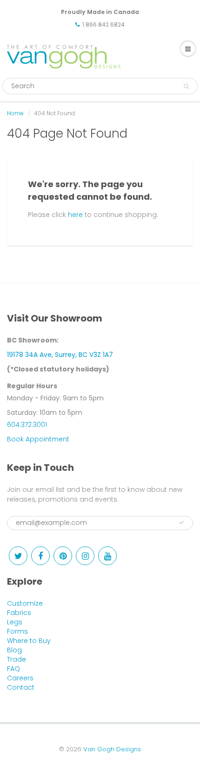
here (75, 214)
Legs (14, 622)
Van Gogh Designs (112, 749)
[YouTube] (107, 555)
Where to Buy (29, 640)
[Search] (186, 86)
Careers (20, 678)
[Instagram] (85, 555)
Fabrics (19, 612)
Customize (25, 603)
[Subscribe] (181, 522)
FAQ (13, 668)
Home (15, 113)
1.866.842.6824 (103, 24)
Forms (17, 631)
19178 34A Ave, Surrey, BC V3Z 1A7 (60, 354)
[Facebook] (40, 555)
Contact (20, 687)
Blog (14, 650)
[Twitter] (18, 555)
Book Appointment (38, 439)
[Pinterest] (62, 555)
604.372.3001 (27, 424)
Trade (16, 659)
